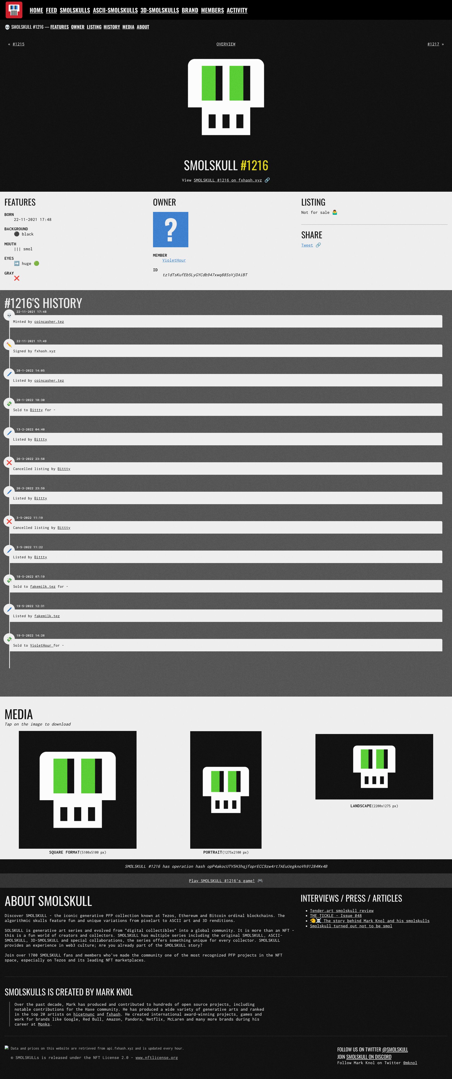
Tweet (307, 245)
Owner (78, 26)
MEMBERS (212, 10)
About (143, 26)
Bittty (36, 410)
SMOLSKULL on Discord (368, 1056)
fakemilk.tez (43, 586)
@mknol (410, 1062)
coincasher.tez (49, 321)
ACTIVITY (237, 10)
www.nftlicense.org (157, 1057)
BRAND (190, 10)
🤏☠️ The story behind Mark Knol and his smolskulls (370, 920)
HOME (36, 10)
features (59, 26)
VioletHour (174, 260)
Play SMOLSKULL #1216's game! (222, 880)
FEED (51, 10)
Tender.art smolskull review (342, 910)
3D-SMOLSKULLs (160, 10)
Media (128, 26)
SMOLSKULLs (75, 10)
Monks (44, 1024)
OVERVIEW (226, 43)
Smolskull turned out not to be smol (351, 925)
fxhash (113, 1014)
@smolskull (395, 1049)
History (112, 26)
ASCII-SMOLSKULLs (115, 10)
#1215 (18, 43)
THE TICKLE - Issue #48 (336, 915)
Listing (94, 26)
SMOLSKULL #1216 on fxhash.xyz (228, 180)
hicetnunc (84, 1014)
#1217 (433, 43)
